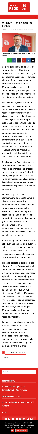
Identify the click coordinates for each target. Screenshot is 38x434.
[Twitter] (17, 419)
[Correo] (9, 419)
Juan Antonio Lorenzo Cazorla (24, 30)
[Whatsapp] (6, 419)
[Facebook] (13, 419)
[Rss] (31, 419)
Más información (21, 430)
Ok (12, 430)
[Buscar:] (19, 372)
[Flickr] (28, 419)
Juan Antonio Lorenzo (16, 352)
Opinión (7, 358)
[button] (35, 16)
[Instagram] (20, 419)
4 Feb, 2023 (8, 30)
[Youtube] (24, 419)
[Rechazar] (35, 427)
